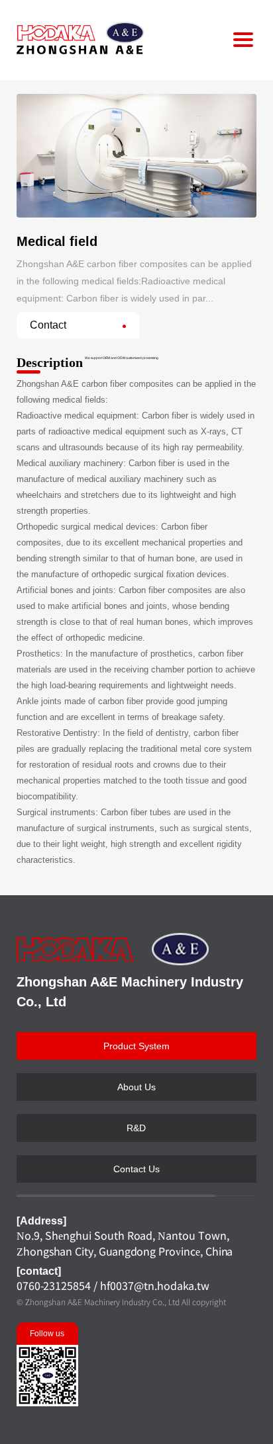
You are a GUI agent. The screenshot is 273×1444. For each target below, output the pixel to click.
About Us (136, 1087)
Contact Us (136, 1169)
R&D (136, 1128)
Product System (136, 1046)
